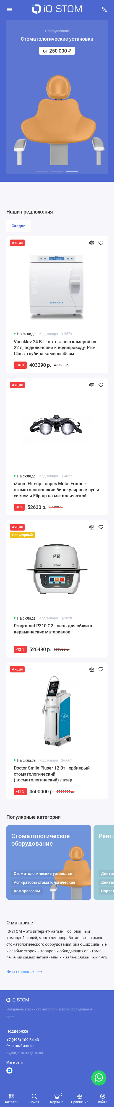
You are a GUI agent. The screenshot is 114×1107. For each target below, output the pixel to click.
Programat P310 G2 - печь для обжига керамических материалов (53, 629)
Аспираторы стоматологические (44, 882)
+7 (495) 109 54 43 (22, 1040)
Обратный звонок (20, 1046)
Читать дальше (20, 971)
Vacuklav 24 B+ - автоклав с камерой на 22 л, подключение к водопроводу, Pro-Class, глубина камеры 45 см (55, 347)
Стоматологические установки (43, 873)
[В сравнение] (92, 243)
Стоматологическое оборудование (40, 840)
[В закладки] (101, 243)
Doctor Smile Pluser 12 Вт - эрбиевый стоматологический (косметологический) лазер (52, 774)
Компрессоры (27, 891)
